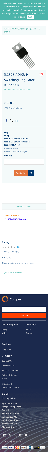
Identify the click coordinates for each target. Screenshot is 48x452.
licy (12, 365)
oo (4, 365)
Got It (30, 17)
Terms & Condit (9, 370)
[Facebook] (7, 120)
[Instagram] (21, 435)
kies (7, 365)
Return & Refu (8, 375)
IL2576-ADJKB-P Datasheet (17, 219)
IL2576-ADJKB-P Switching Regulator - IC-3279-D (22, 30)
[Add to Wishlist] (41, 74)
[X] (15, 435)
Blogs (4, 329)
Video (4, 333)
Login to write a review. (12, 272)
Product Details (24, 206)
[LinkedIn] (16, 120)
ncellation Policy (11, 387)
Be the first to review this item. (17, 89)
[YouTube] (26, 435)
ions (17, 370)
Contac (5, 361)
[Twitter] (11, 120)
